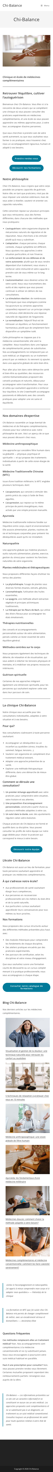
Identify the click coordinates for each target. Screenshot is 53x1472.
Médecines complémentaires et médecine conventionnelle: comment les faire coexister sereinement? (28, 1264)
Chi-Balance (12, 5)
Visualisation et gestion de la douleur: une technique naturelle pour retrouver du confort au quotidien (26, 1055)
